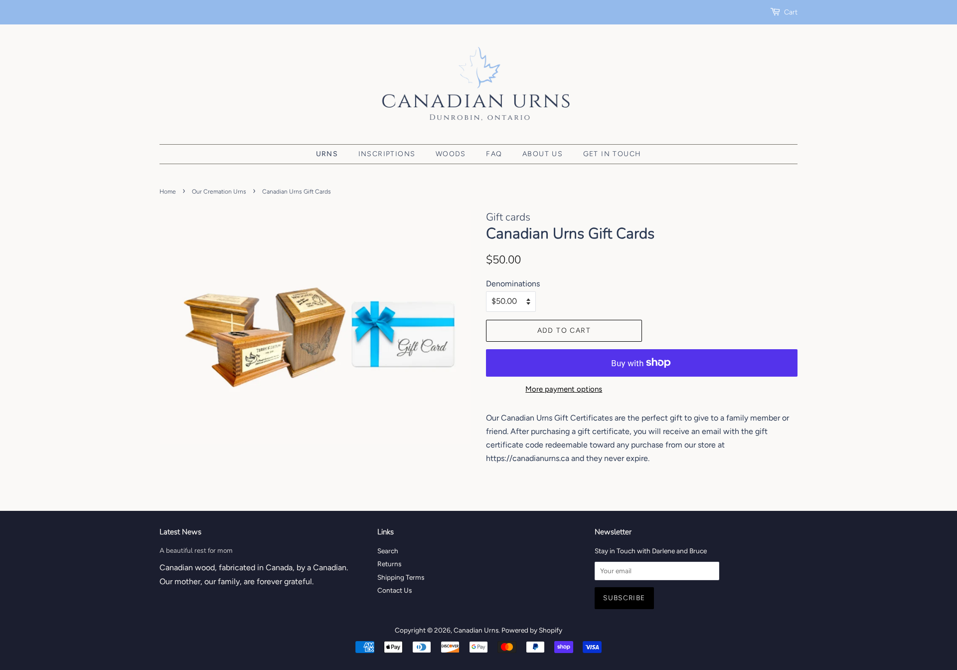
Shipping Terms (400, 577)
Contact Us (394, 590)
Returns (389, 564)
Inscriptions (387, 154)
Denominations (513, 283)
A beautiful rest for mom (196, 550)
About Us (542, 154)
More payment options (563, 389)
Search (387, 551)
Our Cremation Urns (219, 191)
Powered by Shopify (531, 630)
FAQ (494, 154)
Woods (451, 154)
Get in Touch (612, 154)
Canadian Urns (476, 630)
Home (168, 191)
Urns (327, 154)
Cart (791, 12)
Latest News (180, 532)
